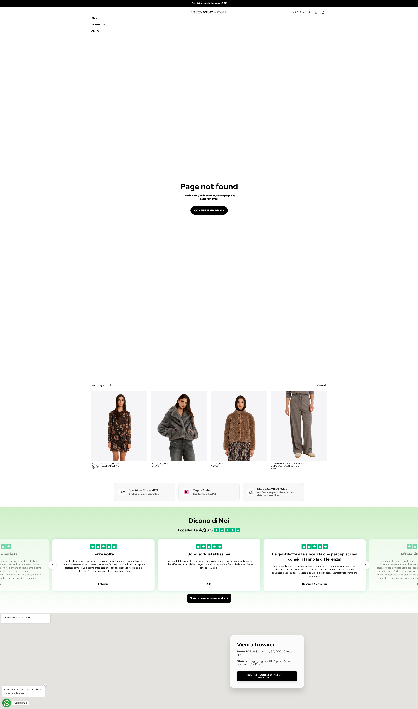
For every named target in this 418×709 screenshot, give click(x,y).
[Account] (315, 12)
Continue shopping (209, 210)
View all (322, 385)
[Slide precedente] (96, 426)
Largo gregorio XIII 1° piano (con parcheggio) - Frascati (263, 662)
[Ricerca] (309, 12)
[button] (52, 565)
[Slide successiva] (142, 426)
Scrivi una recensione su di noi (209, 598)
